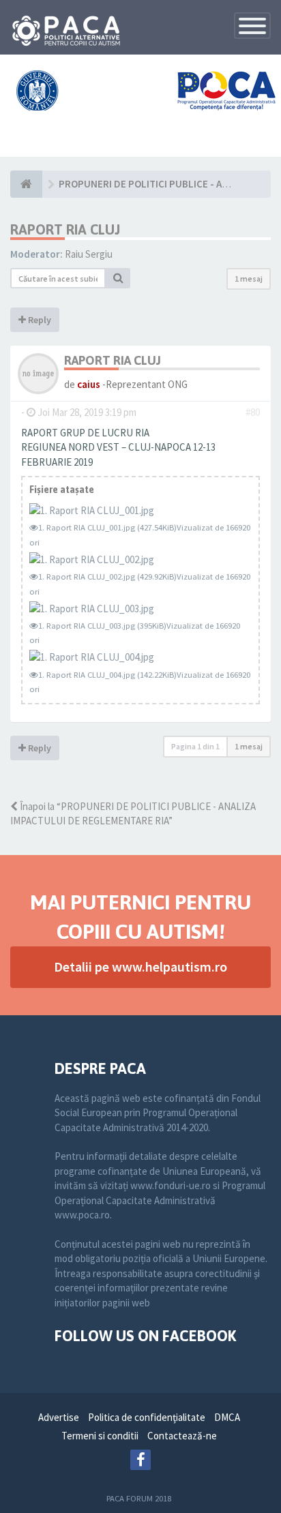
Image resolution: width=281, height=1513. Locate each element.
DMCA (227, 1417)
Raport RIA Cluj (65, 229)
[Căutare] (118, 278)
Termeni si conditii (99, 1435)
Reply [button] (38, 320)
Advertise (58, 1417)
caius (88, 384)
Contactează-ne (182, 1435)
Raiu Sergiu (89, 254)
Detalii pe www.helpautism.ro (140, 966)
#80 (253, 412)
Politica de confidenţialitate (146, 1417)
